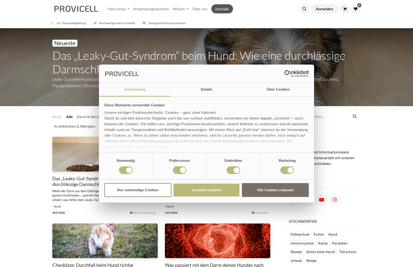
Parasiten (340, 243)
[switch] (179, 170)
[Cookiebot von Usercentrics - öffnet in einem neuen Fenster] (288, 73)
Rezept (296, 252)
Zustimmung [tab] (135, 89)
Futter (319, 234)
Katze (323, 243)
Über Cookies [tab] (278, 89)
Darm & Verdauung (144, 212)
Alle (69, 116)
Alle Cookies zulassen (275, 190)
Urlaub (296, 260)
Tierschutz (347, 252)
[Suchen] (355, 116)
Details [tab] (206, 89)
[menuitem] (118, 9)
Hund (57, 206)
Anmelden (324, 8)
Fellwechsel (300, 234)
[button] (304, 9)
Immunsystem (302, 243)
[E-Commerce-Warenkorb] (345, 9)
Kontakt (222, 8)
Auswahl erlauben (206, 190)
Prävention (261, 212)
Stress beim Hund (320, 252)
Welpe (311, 260)
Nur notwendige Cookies (137, 190)
